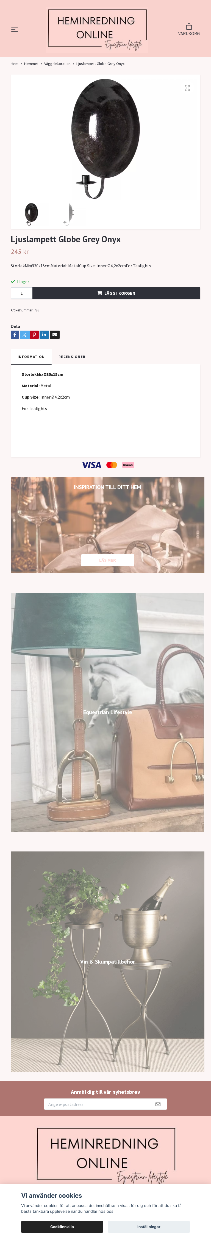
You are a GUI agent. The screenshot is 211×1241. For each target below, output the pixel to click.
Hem (14, 81)
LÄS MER (107, 578)
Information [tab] (31, 375)
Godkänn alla (62, 1227)
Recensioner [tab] (72, 375)
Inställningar (148, 1227)
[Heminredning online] (97, 39)
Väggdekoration (57, 81)
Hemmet (31, 81)
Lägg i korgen (119, 311)
